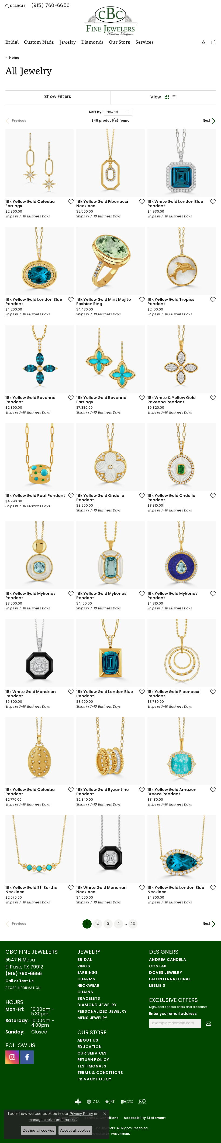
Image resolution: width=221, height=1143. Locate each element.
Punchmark (120, 1133)
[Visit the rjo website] (142, 1102)
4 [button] (118, 924)
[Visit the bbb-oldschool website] (78, 1102)
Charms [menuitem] (86, 979)
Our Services (92, 1054)
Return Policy (93, 1060)
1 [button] (89, 924)
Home (14, 58)
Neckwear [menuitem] (88, 986)
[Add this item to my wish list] (69, 201)
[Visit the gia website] (93, 1102)
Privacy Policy (94, 1079)
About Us (87, 1041)
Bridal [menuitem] (84, 960)
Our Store (119, 42)
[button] (15, 6)
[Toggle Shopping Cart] (213, 41)
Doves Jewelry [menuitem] (165, 973)
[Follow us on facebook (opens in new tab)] (27, 1057)
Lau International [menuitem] (170, 979)
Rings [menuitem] (83, 966)
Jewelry (68, 42)
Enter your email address (173, 1014)
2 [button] (97, 924)
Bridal (12, 42)
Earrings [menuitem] (87, 973)
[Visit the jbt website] (110, 1102)
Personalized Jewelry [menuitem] (102, 1012)
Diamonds (92, 42)
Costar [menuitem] (158, 966)
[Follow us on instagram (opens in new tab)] (12, 1057)
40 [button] (132, 924)
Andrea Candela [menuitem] (167, 960)
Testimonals (91, 1066)
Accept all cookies (75, 1130)
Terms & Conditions (100, 1073)
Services (144, 42)
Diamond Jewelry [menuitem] (97, 1005)
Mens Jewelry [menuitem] (92, 1018)
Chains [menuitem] (85, 992)
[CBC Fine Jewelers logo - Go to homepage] (110, 21)
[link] (50, 6)
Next (206, 120)
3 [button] (108, 924)
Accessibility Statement (145, 1118)
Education (89, 1047)
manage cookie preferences (52, 1119)
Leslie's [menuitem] (157, 986)
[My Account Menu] (203, 41)
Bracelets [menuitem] (88, 999)
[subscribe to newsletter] (208, 1023)
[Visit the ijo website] (127, 1102)
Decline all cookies (38, 1130)
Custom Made (39, 42)
